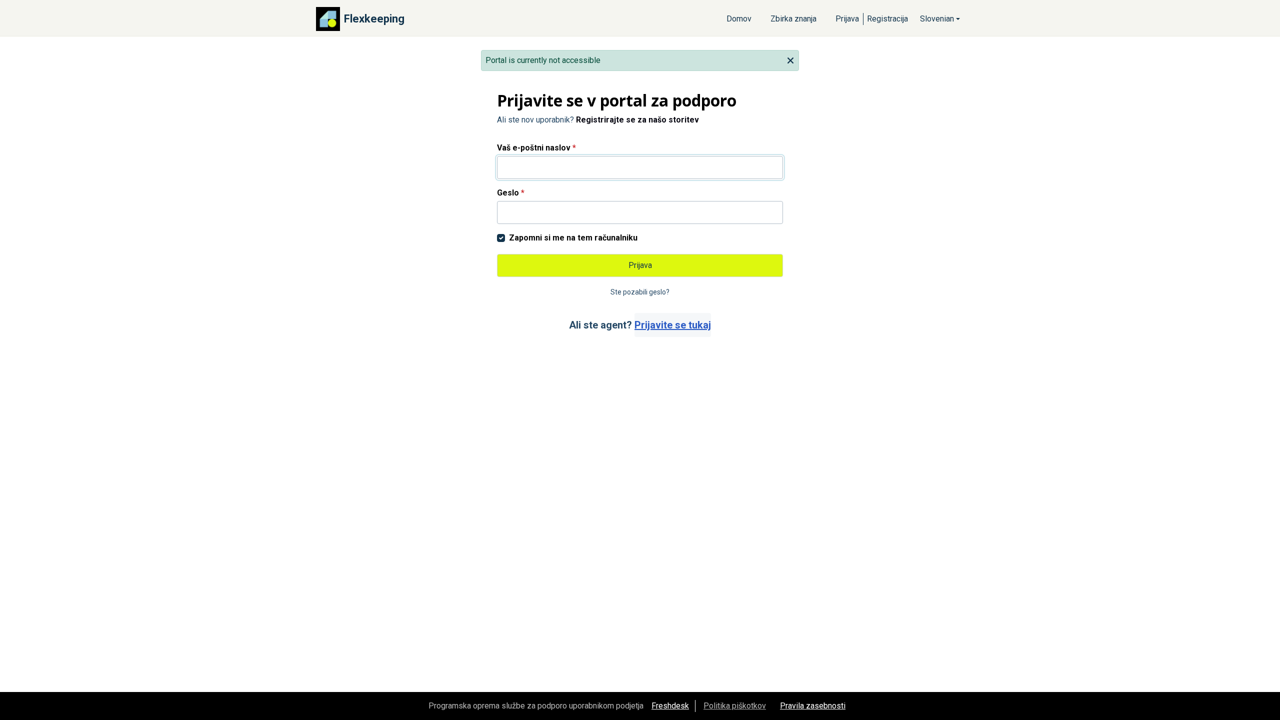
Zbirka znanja (793, 19)
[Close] (790, 59)
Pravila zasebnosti (813, 705)
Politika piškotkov (735, 705)
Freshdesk (670, 705)
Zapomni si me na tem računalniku (573, 237)
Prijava (847, 19)
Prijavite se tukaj (672, 325)
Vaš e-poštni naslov (536, 147)
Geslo (510, 193)
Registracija (887, 19)
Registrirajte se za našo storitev (637, 119)
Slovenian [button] (937, 19)
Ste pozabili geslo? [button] (640, 292)
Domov (739, 19)
